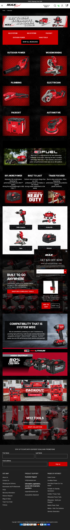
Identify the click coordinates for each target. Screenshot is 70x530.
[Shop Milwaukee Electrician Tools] (53, 105)
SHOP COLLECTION (35, 427)
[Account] (62, 5)
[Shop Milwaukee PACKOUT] (16, 135)
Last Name (39, 453)
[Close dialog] (66, 251)
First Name (6, 453)
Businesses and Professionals (11, 486)
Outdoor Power (19, 37)
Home (4, 10)
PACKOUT (49, 33)
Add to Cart (46, 306)
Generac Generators (53, 511)
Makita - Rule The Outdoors (56, 508)
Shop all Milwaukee (30, 42)
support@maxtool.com (31, 491)
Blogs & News (7, 499)
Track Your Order (8, 502)
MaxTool (22, 522)
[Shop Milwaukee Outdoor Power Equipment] (16, 75)
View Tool (55, 306)
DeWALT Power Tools (54, 494)
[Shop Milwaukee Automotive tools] (53, 135)
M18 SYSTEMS (31, 33)
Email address (7, 461)
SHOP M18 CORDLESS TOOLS (23, 291)
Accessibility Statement (32, 495)
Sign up (58, 464)
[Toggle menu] (2, 6)
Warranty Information (9, 493)
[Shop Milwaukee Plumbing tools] (16, 105)
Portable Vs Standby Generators (54, 490)
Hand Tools (43, 37)
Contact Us (6, 480)
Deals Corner (51, 477)
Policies (5, 505)
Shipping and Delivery (9, 483)
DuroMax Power (52, 480)
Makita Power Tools (53, 505)
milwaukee (9, 10)
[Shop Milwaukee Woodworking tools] (53, 75)
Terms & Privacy (43, 267)
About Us (5, 477)
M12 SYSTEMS (13, 33)
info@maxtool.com (30, 480)
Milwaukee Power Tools (54, 497)
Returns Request (7, 496)
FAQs (4, 490)
